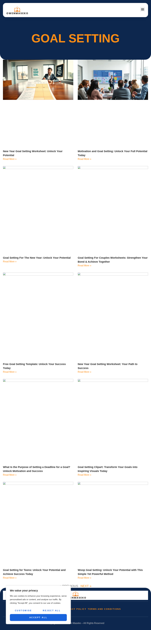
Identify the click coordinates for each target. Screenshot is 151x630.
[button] (142, 9)
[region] (38, 605)
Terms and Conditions (104, 609)
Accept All (38, 617)
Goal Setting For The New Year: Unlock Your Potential (37, 257)
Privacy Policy (75, 609)
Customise (23, 610)
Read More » (10, 159)
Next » (86, 586)
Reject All (52, 610)
